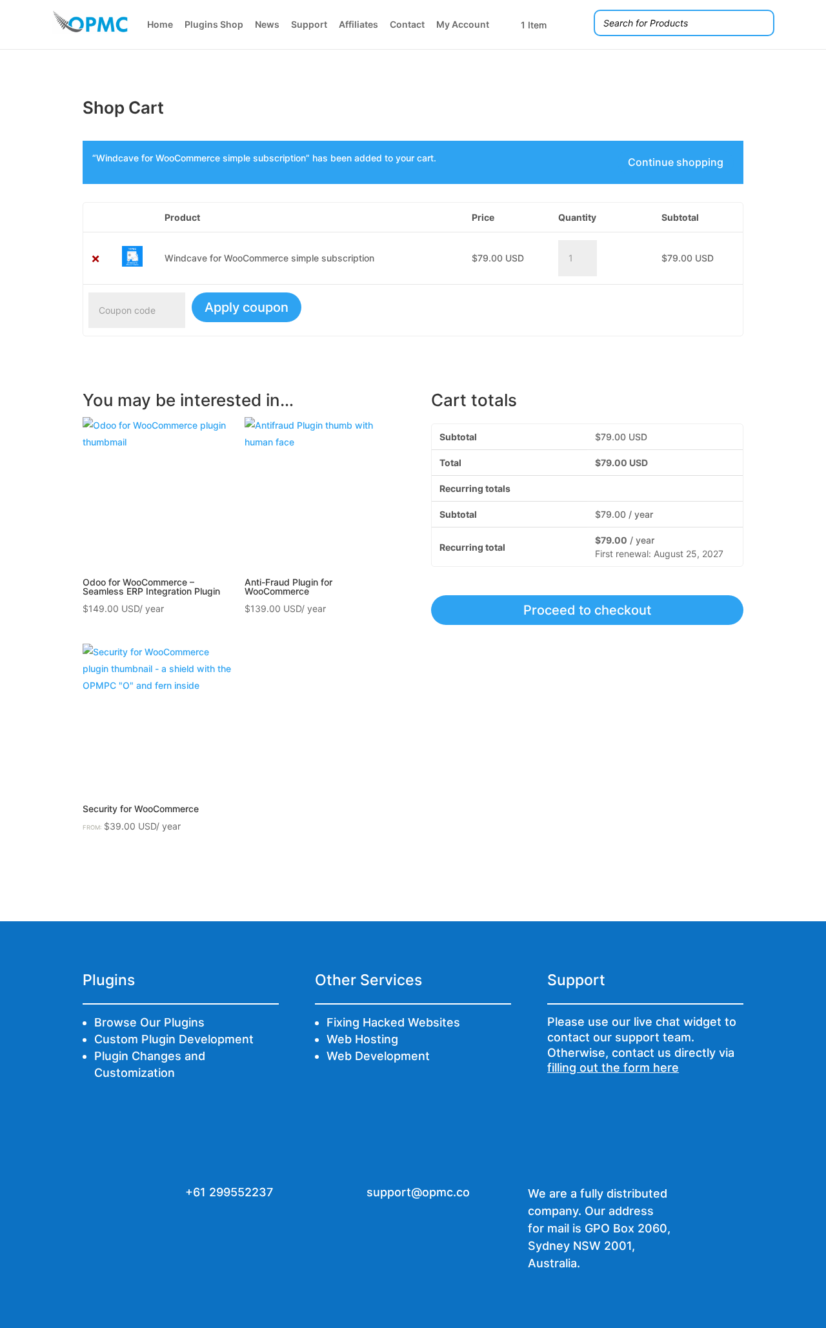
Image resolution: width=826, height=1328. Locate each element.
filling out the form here (613, 1067)
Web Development (378, 1056)
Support (309, 24)
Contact (407, 24)
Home (160, 24)
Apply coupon (246, 307)
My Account (462, 24)
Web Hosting (362, 1039)
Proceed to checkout (587, 610)
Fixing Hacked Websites (393, 1022)
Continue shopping (675, 162)
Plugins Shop (214, 24)
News (267, 24)
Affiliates (358, 24)
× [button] (95, 258)
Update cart (688, 307)
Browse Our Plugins (149, 1022)
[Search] (761, 23)
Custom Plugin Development (174, 1039)
